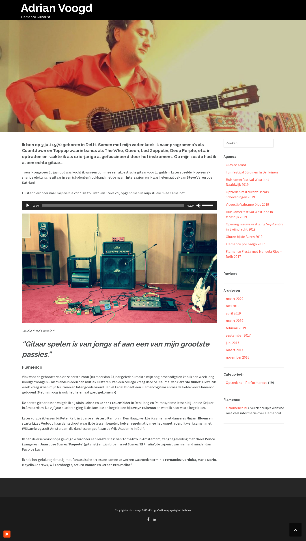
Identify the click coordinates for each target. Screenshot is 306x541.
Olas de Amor (236, 165)
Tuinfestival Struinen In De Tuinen (252, 172)
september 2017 (238, 335)
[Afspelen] (28, 205)
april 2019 (233, 313)
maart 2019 (234, 320)
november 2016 (237, 357)
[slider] (208, 205)
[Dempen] (198, 205)
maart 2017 (234, 350)
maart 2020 (234, 298)
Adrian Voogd (57, 8)
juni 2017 (232, 342)
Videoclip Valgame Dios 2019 (247, 204)
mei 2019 (232, 306)
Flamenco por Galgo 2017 (245, 244)
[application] (119, 205)
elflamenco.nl (236, 408)
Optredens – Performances (246, 382)
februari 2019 (236, 328)
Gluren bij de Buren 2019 (244, 236)
